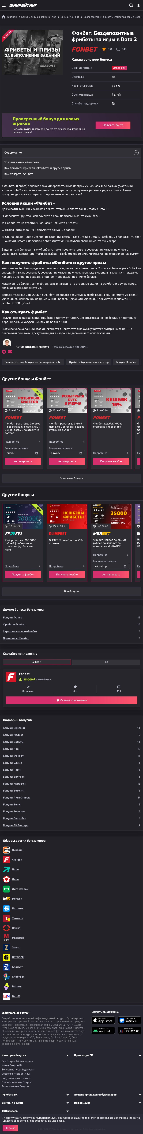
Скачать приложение (73, 700)
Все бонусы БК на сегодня (17, 1061)
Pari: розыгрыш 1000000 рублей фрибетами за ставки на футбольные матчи (20, 545)
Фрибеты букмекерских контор (89, 362)
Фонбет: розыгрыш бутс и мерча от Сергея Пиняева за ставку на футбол (66, 426)
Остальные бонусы (71, 478)
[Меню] (4, 5)
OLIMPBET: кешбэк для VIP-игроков (66, 542)
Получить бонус (113, 125)
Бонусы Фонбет (126, 362)
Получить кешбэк (111, 461)
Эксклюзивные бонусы (15, 1086)
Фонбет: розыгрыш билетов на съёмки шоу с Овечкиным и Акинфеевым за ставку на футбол (22, 428)
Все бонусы (71, 591)
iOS (106, 662)
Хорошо (10, 1128)
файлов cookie (56, 1120)
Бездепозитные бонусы (16, 1073)
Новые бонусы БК (12, 1065)
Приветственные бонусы (17, 1082)
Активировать (23, 461)
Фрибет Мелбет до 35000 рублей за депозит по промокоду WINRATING (109, 543)
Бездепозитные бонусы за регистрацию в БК (33, 362)
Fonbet (24, 674)
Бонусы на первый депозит (18, 1069)
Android (36, 662)
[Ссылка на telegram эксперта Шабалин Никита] (4, 352)
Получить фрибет (23, 574)
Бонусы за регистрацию (16, 1078)
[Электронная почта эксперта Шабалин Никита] (10, 352)
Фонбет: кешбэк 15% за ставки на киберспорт (107, 425)
